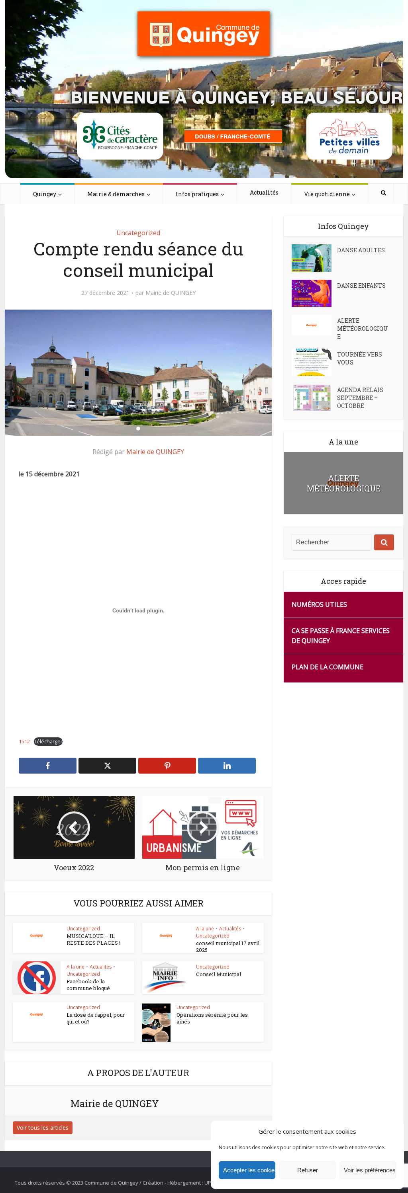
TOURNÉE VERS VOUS (359, 358)
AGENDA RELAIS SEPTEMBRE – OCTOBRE (360, 397)
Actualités (264, 192)
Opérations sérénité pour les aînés (212, 1018)
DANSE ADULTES (361, 250)
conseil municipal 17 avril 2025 (227, 946)
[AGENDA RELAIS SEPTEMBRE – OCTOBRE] (314, 397)
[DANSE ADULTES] (314, 258)
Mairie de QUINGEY (170, 292)
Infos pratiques (197, 194)
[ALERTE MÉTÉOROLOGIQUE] (314, 325)
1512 (24, 741)
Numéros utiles (319, 604)
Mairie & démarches (116, 194)
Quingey (44, 194)
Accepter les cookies (249, 1170)
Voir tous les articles (43, 1127)
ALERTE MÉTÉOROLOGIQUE (362, 328)
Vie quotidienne (327, 194)
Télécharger (48, 741)
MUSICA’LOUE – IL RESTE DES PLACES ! (93, 939)
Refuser (307, 1170)
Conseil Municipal (218, 974)
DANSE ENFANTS (361, 285)
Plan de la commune (327, 667)
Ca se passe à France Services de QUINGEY (341, 635)
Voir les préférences (370, 1170)
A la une (205, 928)
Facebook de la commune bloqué (88, 985)
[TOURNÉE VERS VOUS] (314, 362)
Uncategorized (138, 232)
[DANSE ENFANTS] (314, 293)
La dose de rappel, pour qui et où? (96, 1018)
